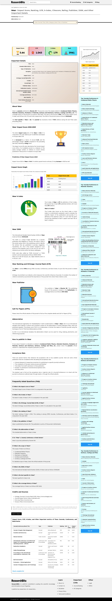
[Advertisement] (56, 35)
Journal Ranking (78, 586)
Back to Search (16, 514)
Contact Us (62, 586)
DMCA (90, 586)
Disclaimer (61, 588)
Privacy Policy (62, 591)
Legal (90, 583)
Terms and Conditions (64, 594)
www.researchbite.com (25, 599)
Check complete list (18, 571)
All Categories (77, 588)
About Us (61, 583)
